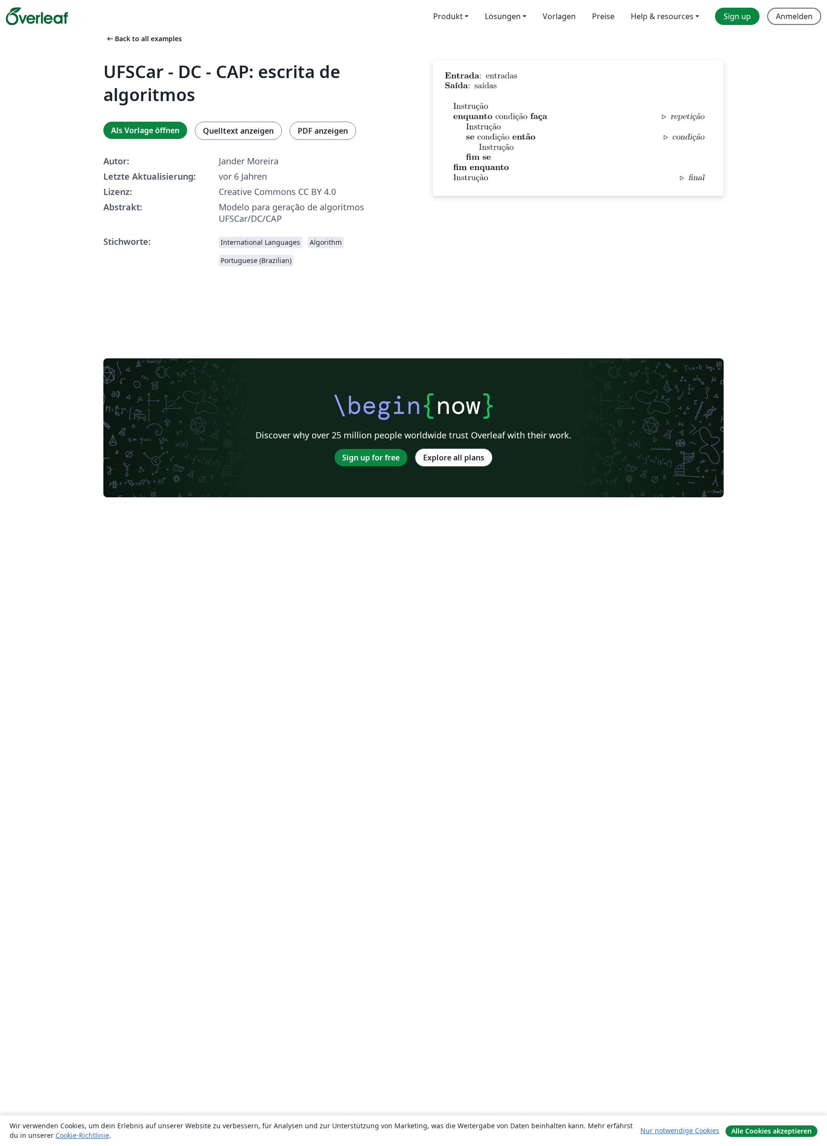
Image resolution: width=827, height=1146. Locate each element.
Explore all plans (453, 457)
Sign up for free (371, 457)
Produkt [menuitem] (448, 16)
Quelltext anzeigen (238, 131)
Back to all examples (143, 38)
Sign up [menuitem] (737, 16)
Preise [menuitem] (603, 16)
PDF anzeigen (323, 131)
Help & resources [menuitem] (662, 16)
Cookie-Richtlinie (82, 1135)
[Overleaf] (37, 16)
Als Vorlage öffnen (145, 130)
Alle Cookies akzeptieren (771, 1130)
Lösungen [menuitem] (503, 16)
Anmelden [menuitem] (794, 16)
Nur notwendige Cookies (679, 1130)
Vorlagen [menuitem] (559, 16)
